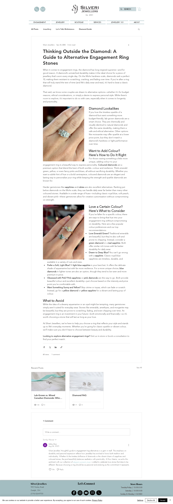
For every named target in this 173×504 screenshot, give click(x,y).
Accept (162, 500)
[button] (139, 9)
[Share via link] (61, 347)
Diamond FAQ (79, 395)
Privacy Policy (97, 500)
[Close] (170, 500)
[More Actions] (128, 445)
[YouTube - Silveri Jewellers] (86, 492)
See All (139, 368)
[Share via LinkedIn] (55, 347)
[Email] (92, 492)
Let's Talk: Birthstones (65, 29)
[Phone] (99, 492)
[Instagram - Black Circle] (80, 492)
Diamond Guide (85, 29)
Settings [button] (140, 500)
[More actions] (128, 44)
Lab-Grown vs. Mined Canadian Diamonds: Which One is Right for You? (47, 396)
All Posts (34, 29)
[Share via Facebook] (44, 347)
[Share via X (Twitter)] (50, 347)
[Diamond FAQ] (87, 381)
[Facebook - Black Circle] (73, 492)
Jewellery (47, 29)
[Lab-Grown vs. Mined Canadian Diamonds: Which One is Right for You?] (48, 381)
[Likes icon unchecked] (50, 469)
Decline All (151, 500)
